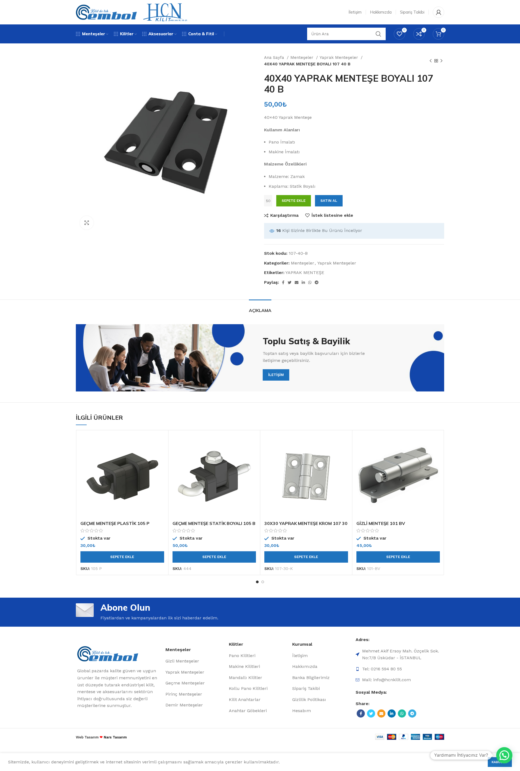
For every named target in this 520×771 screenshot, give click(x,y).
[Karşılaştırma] (160, 443)
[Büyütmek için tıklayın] (86, 223)
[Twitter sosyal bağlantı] (289, 282)
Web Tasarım (87, 737)
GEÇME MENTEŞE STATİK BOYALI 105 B (214, 523)
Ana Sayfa (274, 57)
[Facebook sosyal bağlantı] (283, 282)
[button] (122, 557)
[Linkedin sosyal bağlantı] (303, 282)
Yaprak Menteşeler (339, 57)
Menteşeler (302, 57)
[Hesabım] (438, 12)
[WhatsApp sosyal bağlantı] (310, 282)
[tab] (260, 308)
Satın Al (328, 201)
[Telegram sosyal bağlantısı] (316, 282)
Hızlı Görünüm (160, 455)
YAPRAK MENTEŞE (304, 272)
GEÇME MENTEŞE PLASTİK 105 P (115, 523)
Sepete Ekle (294, 201)
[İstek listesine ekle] (160, 467)
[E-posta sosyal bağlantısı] (296, 282)
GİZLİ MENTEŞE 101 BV (380, 523)
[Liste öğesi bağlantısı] (195, 661)
